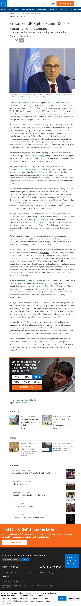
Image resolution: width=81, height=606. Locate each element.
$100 (27, 377)
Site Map (41, 573)
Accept (62, 598)
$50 (17, 377)
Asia (26, 399)
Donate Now (65, 3)
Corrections (14, 573)
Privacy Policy (24, 573)
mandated (22, 142)
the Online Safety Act (39, 172)
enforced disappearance (40, 253)
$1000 (27, 382)
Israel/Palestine (13, 10)
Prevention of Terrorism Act (28, 169)
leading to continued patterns (40, 219)
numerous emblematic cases (28, 280)
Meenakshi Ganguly (36, 155)
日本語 (23, 16)
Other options (73, 598)
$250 (37, 377)
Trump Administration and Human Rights (33, 10)
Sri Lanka (63, 102)
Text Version (6, 576)
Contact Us (6, 573)
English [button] (52, 3)
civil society (62, 222)
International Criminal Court (58, 10)
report (54, 102)
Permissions (33, 573)
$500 (17, 382)
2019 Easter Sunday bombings (44, 286)
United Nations (28, 102)
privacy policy (6, 601)
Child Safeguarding (51, 573)
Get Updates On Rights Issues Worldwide (23, 555)
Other (37, 382)
